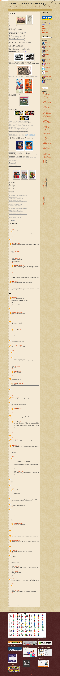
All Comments (44, 88)
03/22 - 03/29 (44, 182)
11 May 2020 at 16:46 (20, 421)
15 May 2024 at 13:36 (17, 566)
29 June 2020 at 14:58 (16, 445)
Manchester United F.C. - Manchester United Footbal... (47, 98)
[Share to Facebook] (13, 220)
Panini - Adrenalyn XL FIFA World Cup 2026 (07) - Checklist (48, 59)
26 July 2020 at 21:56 (16, 503)
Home (10, 9)
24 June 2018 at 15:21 (16, 297)
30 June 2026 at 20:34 (17, 590)
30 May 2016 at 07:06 (18, 243)
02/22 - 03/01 (44, 186)
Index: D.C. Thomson (44, 25)
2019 (43, 201)
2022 (43, 198)
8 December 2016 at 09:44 (21, 265)
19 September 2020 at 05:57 (16, 535)
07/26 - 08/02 (44, 163)
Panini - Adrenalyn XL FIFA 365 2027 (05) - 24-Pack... (47, 126)
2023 (43, 197)
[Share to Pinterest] (14, 220)
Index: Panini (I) (44, 27)
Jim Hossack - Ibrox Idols (46, 151)
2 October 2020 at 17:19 (19, 429)
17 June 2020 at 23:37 (17, 439)
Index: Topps (43, 30)
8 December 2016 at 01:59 (17, 258)
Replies (13, 229)
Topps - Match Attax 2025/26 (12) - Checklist (48, 67)
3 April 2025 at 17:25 (17, 571)
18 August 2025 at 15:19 (16, 578)
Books (13, 9)
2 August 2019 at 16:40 (17, 366)
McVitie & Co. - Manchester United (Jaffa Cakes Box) (46, 133)
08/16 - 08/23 (44, 160)
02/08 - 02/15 (44, 188)
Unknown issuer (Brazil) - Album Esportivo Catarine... (46, 112)
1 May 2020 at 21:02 (20, 408)
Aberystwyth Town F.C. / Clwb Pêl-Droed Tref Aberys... (46, 124)
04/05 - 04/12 (44, 180)
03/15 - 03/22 (44, 183)
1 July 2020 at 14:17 (17, 484)
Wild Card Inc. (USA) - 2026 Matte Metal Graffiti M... (46, 109)
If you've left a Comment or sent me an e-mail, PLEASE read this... (33, 9)
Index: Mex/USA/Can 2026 (45, 32)
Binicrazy (13, 397)
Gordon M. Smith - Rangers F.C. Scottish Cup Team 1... (46, 118)
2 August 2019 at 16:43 (20, 371)
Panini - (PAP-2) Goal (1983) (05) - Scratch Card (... (46, 147)
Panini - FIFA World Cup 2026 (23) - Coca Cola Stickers (47, 55)
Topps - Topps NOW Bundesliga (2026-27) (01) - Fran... (47, 122)
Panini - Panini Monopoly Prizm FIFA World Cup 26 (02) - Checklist (48, 64)
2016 (43, 204)
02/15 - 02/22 (44, 187)
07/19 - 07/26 (44, 164)
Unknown (13, 281)
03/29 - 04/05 (44, 181)
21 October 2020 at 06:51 (17, 540)
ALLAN (12, 550)
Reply (12, 236)
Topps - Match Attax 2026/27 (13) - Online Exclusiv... (47, 96)
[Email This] (11, 220)
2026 (43, 92)
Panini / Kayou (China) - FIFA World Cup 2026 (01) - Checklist (48, 47)
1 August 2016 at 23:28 (17, 251)
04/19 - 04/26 (44, 178)
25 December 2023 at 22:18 (20, 471)
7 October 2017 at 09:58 (17, 287)
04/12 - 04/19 (44, 179)
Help (19, 9)
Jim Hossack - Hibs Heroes (46, 121)
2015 (43, 205)
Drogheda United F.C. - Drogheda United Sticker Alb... (46, 145)
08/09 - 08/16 (44, 161)
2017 (43, 203)
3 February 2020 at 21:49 (20, 383)
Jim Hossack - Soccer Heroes (46, 110)
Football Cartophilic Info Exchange (26, 3)
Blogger (31, 674)
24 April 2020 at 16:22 (16, 397)
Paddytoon (13, 503)
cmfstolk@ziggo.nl (14, 312)
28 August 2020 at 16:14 (20, 523)
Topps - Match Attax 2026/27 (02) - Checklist (48, 76)
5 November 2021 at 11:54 (16, 550)
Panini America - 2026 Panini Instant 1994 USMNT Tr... (47, 116)
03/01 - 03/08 (44, 185)
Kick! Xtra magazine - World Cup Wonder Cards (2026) (46, 148)
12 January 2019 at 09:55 (19, 345)
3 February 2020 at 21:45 (16, 378)
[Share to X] (12, 220)
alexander (13, 297)
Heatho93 (13, 578)
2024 (43, 196)
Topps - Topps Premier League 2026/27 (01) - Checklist (47, 42)
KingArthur (13, 540)
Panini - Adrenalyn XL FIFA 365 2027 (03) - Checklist (47, 113)
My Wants (16, 9)
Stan (12, 535)
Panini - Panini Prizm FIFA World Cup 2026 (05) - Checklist (48, 51)
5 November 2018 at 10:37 (19, 312)
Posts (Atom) (12, 610)
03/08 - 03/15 (44, 184)
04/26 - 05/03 (44, 177)
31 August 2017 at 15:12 (16, 281)
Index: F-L (43, 26)
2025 (43, 195)
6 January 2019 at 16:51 (20, 329)
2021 (43, 199)
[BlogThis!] (12, 220)
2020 (43, 200)
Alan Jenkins (13, 243)
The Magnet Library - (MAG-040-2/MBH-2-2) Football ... (46, 156)
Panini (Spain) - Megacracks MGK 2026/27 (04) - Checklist (48, 81)
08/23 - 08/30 (44, 93)
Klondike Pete (13, 439)
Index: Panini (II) (44, 28)
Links (22, 9)
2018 (43, 202)
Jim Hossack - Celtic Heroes (46, 132)
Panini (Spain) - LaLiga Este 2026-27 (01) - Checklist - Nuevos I (48, 72)
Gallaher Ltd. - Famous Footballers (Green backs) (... (47, 153)
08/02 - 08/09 (44, 162)
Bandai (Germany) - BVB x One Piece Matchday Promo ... (47, 120)
